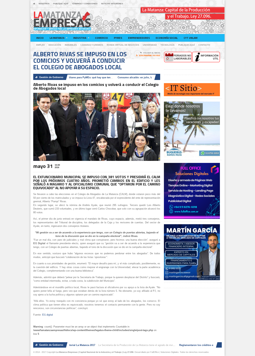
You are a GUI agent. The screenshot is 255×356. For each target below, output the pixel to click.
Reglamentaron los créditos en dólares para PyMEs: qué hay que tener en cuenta (73, 77)
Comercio (101, 38)
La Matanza (57, 38)
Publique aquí (60, 4)
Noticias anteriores (112, 4)
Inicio (40, 38)
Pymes (118, 38)
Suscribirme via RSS (149, 55)
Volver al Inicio (151, 53)
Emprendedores (139, 38)
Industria (79, 38)
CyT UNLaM (191, 38)
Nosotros (44, 4)
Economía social (167, 38)
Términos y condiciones (84, 4)
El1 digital (47, 314)
